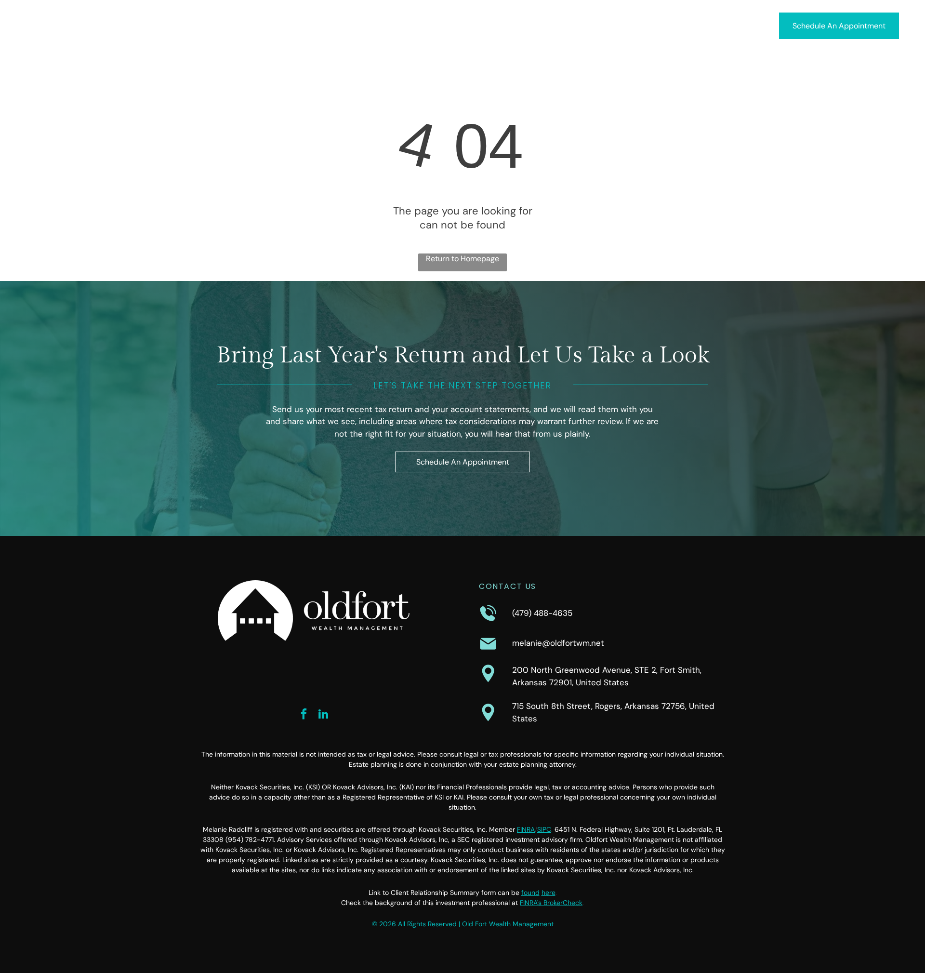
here (548, 892)
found (530, 892)
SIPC (544, 829)
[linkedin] (323, 715)
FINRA (526, 829)
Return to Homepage (462, 258)
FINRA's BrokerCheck (551, 902)
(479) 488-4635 (542, 613)
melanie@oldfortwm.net (558, 643)
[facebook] (304, 715)
